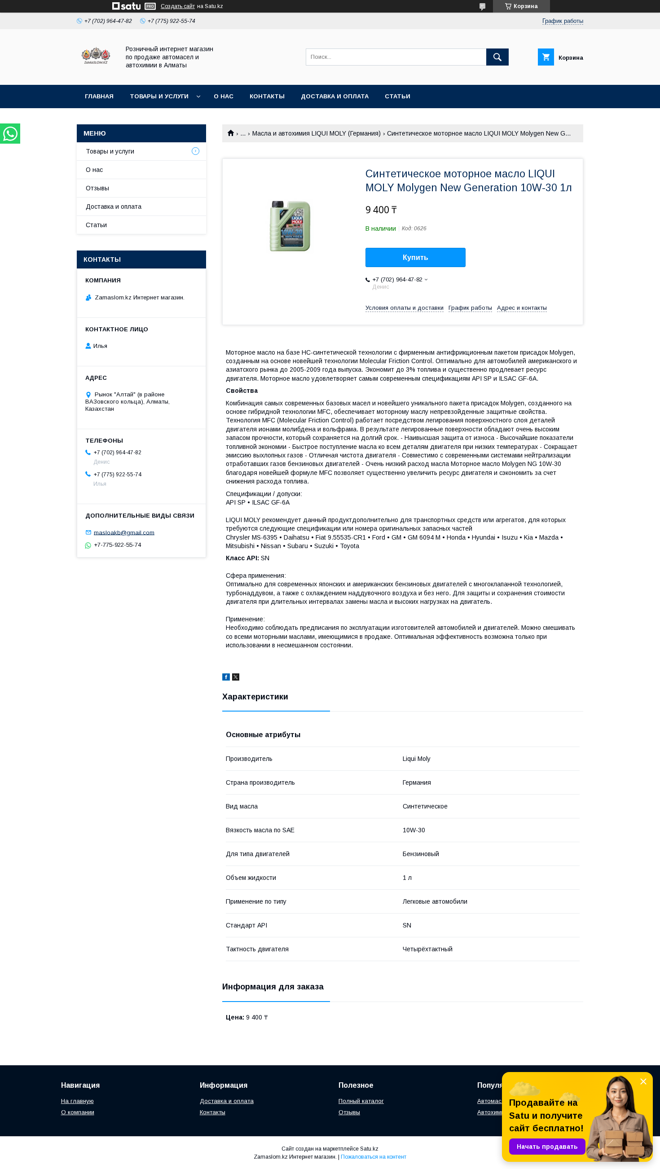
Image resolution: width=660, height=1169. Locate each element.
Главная (99, 96)
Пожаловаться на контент (373, 1157)
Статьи (397, 96)
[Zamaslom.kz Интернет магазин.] (96, 73)
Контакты (267, 96)
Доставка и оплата (335, 96)
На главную (77, 1101)
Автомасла (493, 1101)
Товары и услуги (159, 96)
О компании (77, 1112)
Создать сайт (178, 6)
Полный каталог (361, 1101)
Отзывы (97, 188)
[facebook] (226, 678)
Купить (415, 257)
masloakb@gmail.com (124, 532)
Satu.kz (369, 1149)
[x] (235, 678)
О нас (223, 96)
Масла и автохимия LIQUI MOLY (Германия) (316, 133)
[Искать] (497, 57)
